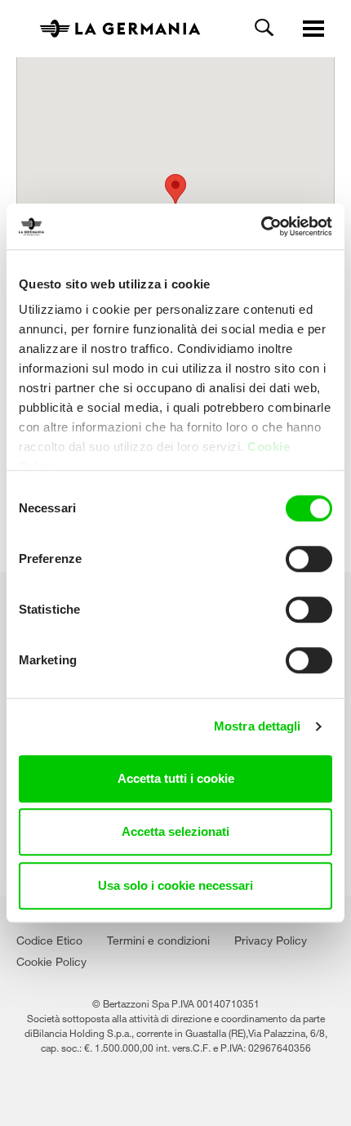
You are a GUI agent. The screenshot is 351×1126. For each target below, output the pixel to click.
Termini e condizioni (158, 938)
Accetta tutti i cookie (176, 778)
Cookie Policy (51, 960)
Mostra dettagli (257, 726)
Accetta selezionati (175, 831)
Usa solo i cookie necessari (175, 885)
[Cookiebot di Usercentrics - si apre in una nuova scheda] (260, 226)
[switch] (309, 559)
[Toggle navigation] (313, 29)
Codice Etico (49, 938)
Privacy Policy (270, 938)
